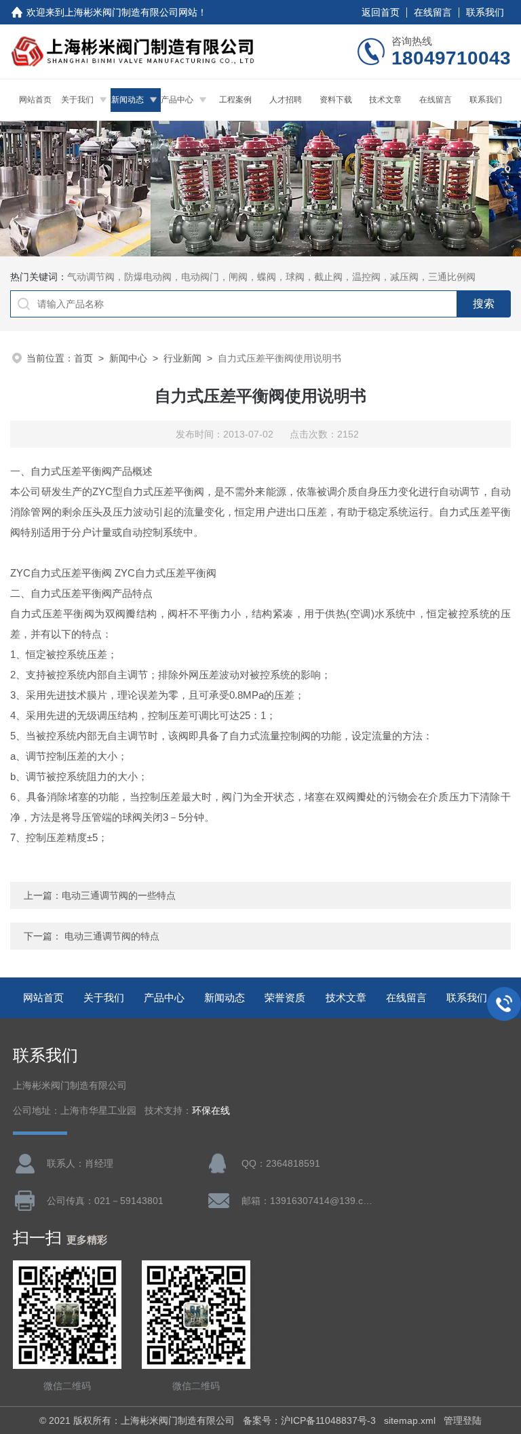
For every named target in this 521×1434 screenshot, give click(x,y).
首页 (83, 358)
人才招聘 (285, 99)
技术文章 (385, 99)
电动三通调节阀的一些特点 (119, 895)
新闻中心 (128, 358)
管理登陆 (463, 1420)
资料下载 (336, 99)
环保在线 (211, 1111)
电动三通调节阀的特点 (111, 936)
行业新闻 (182, 358)
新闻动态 (127, 99)
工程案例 (235, 99)
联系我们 (485, 12)
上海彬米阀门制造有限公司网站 (130, 12)
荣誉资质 (285, 997)
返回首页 (381, 12)
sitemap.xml (410, 1420)
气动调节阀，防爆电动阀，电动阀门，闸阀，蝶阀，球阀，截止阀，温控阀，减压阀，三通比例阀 (271, 276)
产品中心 (177, 99)
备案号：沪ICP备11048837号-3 (309, 1420)
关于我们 (77, 99)
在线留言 (433, 12)
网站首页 (35, 99)
